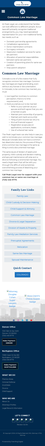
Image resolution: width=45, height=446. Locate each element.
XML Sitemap (33, 433)
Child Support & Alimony (22, 209)
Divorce (5, 388)
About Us (5, 401)
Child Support (7, 391)
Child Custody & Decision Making (22, 202)
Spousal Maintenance (22, 260)
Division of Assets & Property (22, 228)
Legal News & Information (12, 408)
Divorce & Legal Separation (22, 221)
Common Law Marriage (22, 215)
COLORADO (22, 275)
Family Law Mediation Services (22, 234)
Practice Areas (7, 379)
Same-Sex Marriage (22, 253)
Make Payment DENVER (9, 342)
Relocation (22, 247)
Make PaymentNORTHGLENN (10, 366)
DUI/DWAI (6, 385)
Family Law (22, 196)
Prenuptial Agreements (22, 241)
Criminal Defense (8, 382)
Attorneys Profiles (9, 405)
